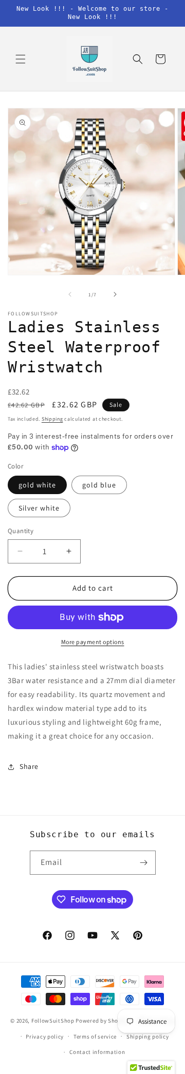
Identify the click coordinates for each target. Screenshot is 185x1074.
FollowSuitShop (53, 1020)
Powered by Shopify (102, 1020)
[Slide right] (115, 294)
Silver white (39, 508)
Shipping (52, 419)
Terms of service (95, 1036)
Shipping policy (147, 1036)
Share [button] (29, 766)
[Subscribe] (144, 863)
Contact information (97, 1052)
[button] (20, 59)
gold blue (99, 484)
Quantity (20, 530)
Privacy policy (45, 1036)
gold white (37, 484)
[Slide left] (70, 294)
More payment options (92, 642)
